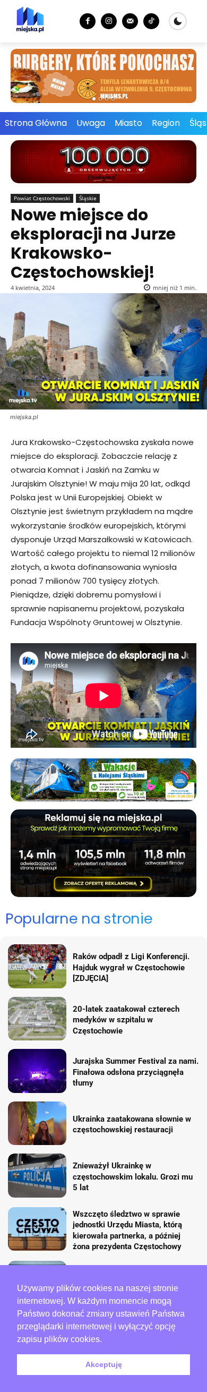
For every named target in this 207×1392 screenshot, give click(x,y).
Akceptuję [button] (103, 1364)
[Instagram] (109, 21)
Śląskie (88, 198)
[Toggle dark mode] (178, 21)
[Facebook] (88, 21)
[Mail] (130, 21)
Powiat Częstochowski (42, 198)
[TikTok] (151, 21)
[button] (105, 1340)
